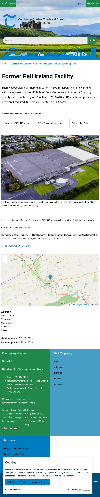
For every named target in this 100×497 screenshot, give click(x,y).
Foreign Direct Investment (16, 448)
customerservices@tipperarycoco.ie (18, 403)
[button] (50, 277)
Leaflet (72, 305)
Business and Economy (21, 64)
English (78, 3)
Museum (58, 378)
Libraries (58, 373)
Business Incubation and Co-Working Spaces (55, 64)
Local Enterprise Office (14, 454)
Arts (56, 361)
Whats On (58, 384)
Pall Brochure (16, 246)
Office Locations (9, 428)
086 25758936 (26, 342)
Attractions (59, 367)
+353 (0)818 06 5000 (34, 414)
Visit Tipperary (8, 3)
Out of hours (92, 3)
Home (5, 64)
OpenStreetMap (83, 305)
